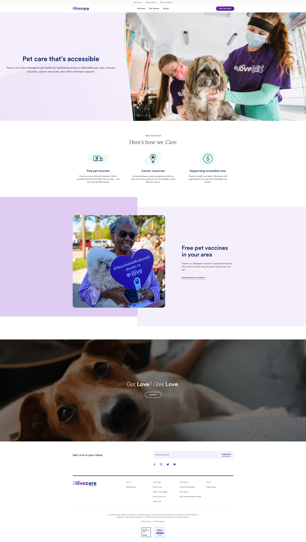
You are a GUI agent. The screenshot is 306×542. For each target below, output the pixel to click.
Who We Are (131, 487)
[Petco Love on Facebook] (154, 464)
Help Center (211, 487)
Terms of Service (159, 521)
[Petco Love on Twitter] (167, 464)
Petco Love (137, 2)
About (166, 9)
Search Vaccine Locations (193, 278)
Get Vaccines (225, 9)
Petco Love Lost (150, 2)
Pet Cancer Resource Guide (190, 497)
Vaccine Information (187, 487)
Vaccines (141, 9)
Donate (153, 395)
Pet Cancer (154, 9)
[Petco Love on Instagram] (161, 464)
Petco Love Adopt (166, 2)
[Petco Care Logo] (80, 9)
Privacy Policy (145, 521)
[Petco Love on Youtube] (174, 464)
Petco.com (157, 501)
